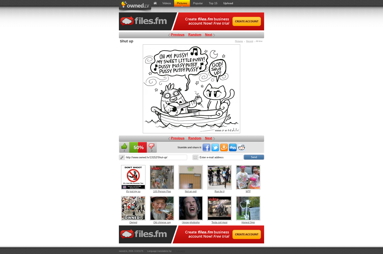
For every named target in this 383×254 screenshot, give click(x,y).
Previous (178, 34)
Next (208, 34)
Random (194, 34)
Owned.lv (135, 6)
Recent (249, 41)
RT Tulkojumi (178, 251)
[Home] (155, 3)
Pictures (239, 41)
